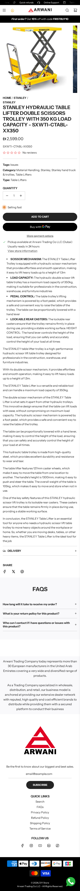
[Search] (67, 10)
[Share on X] (13, 572)
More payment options (40, 236)
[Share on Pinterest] (22, 572)
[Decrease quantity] (7, 196)
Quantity (10, 188)
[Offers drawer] (12, 10)
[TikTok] (57, 845)
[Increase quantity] (21, 196)
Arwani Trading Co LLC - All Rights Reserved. (40, 886)
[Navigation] (4, 10)
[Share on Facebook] (5, 572)
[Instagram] (31, 845)
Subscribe (40, 785)
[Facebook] (22, 845)
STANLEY (9, 102)
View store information (22, 251)
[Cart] (75, 10)
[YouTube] (40, 845)
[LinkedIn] (49, 845)
